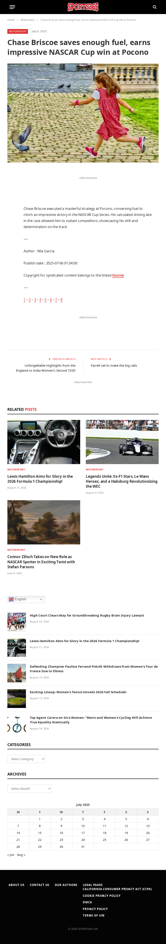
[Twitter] (11, 195)
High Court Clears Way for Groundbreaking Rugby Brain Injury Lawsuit (87, 615)
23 (61, 840)
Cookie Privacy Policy (101, 896)
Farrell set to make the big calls (114, 365)
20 (148, 833)
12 (126, 826)
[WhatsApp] (11, 283)
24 (83, 840)
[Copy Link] (11, 294)
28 (18, 847)
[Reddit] (11, 250)
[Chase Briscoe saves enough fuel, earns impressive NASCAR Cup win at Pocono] (83, 112)
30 (61, 847)
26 (126, 840)
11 (104, 826)
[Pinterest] (11, 217)
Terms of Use (94, 915)
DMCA (87, 902)
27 (148, 840)
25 (104, 840)
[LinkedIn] (11, 206)
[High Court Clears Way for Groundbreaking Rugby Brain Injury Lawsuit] (16, 622)
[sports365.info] (83, 7)
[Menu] (12, 7)
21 (18, 840)
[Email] (11, 228)
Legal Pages (92, 885)
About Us (16, 885)
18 (104, 833)
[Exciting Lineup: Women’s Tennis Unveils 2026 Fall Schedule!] (16, 698)
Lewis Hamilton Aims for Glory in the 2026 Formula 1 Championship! (40, 479)
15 (40, 833)
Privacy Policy (95, 909)
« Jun (10, 855)
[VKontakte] (11, 261)
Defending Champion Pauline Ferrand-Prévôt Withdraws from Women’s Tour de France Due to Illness (94, 668)
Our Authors (66, 885)
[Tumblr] (11, 239)
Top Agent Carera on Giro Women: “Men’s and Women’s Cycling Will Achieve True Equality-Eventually (91, 719)
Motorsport (17, 31)
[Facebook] (11, 184)
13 (148, 826)
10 (83, 826)
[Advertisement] (88, 187)
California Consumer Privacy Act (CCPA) (117, 889)
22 (40, 840)
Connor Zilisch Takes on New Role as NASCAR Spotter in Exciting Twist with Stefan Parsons (41, 561)
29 (40, 847)
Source (118, 275)
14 (18, 833)
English (20, 599)
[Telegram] (11, 272)
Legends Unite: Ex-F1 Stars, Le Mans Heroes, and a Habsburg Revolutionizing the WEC (122, 481)
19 (126, 833)
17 (83, 833)
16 (61, 833)
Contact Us (39, 885)
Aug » (21, 855)
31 (83, 847)
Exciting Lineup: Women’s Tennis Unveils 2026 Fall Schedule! (78, 692)
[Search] (154, 7)
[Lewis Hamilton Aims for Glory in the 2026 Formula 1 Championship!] (43, 442)
